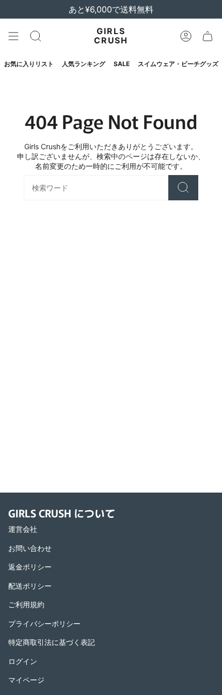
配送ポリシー (30, 585)
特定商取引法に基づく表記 (51, 642)
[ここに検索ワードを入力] (183, 187)
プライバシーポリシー (44, 623)
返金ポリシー (30, 566)
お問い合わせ (30, 548)
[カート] (207, 36)
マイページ (26, 679)
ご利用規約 (26, 604)
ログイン (22, 661)
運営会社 (22, 529)
